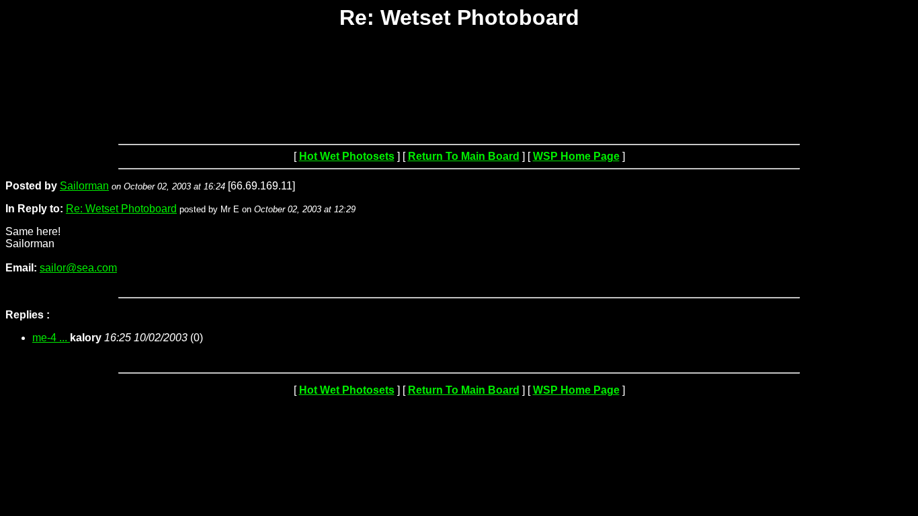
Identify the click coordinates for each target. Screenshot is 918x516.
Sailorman (84, 185)
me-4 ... (51, 337)
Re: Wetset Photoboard (121, 208)
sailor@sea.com (78, 267)
